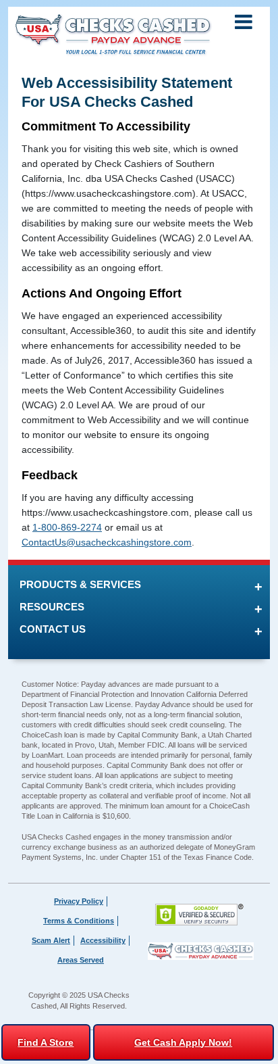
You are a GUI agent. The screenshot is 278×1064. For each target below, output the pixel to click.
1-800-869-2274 (67, 527)
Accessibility (103, 940)
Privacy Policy (78, 901)
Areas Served (80, 960)
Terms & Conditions (78, 921)
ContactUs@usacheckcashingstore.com (107, 542)
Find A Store (46, 1042)
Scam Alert (51, 940)
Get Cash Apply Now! (183, 1042)
